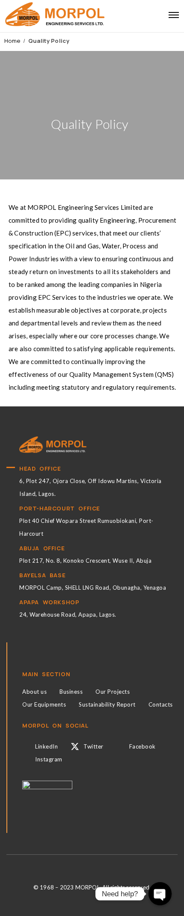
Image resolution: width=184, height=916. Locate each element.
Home (12, 41)
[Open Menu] (173, 15)
